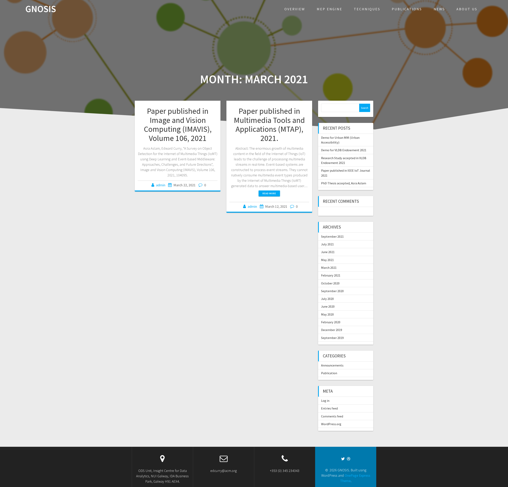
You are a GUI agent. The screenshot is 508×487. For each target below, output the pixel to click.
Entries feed (329, 408)
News (439, 9)
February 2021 (330, 275)
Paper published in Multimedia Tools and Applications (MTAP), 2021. (269, 124)
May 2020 (327, 314)
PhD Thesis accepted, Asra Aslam (343, 183)
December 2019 (331, 330)
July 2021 (327, 244)
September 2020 (332, 291)
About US (466, 9)
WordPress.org (331, 424)
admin (160, 185)
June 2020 (328, 306)
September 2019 (332, 338)
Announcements (332, 365)
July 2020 (327, 299)
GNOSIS (40, 9)
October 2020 (330, 283)
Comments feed (332, 416)
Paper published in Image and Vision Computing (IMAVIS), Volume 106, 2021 (178, 124)
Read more (269, 193)
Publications (407, 9)
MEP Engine (329, 9)
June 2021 (328, 252)
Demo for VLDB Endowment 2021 (343, 150)
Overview (294, 9)
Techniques (367, 9)
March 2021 (329, 268)
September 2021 (332, 236)
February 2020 (330, 322)
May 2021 (327, 260)
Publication (329, 373)
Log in (325, 401)
